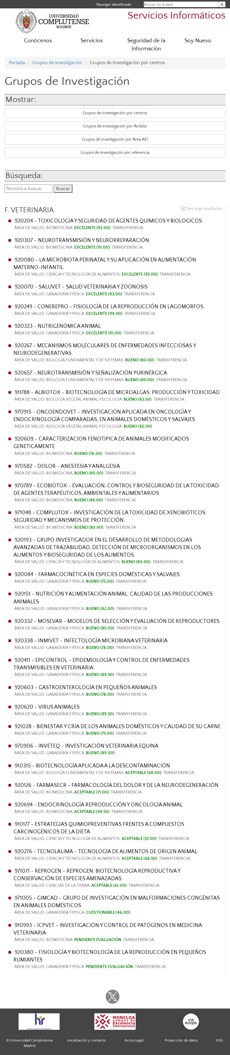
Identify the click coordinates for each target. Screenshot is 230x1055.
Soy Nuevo (197, 40)
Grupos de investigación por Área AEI (115, 139)
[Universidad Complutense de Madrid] (52, 21)
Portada (17, 62)
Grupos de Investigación (57, 62)
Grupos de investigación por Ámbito (115, 126)
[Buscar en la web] (222, 4)
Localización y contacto (86, 1040)
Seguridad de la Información (146, 44)
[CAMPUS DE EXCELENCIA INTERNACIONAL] (115, 1021)
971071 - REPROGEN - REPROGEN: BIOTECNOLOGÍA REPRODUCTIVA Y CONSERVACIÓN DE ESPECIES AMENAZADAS (96, 878)
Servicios (92, 40)
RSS (219, 1040)
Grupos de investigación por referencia (115, 152)
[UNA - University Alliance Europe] (191, 1021)
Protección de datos (181, 1040)
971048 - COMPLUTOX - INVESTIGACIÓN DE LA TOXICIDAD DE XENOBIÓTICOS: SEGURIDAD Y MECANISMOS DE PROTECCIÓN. (109, 520)
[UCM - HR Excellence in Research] (38, 1021)
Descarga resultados (203, 208)
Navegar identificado (113, 4)
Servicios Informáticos (177, 15)
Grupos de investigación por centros (115, 113)
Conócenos (38, 40)
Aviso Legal (134, 1040)
